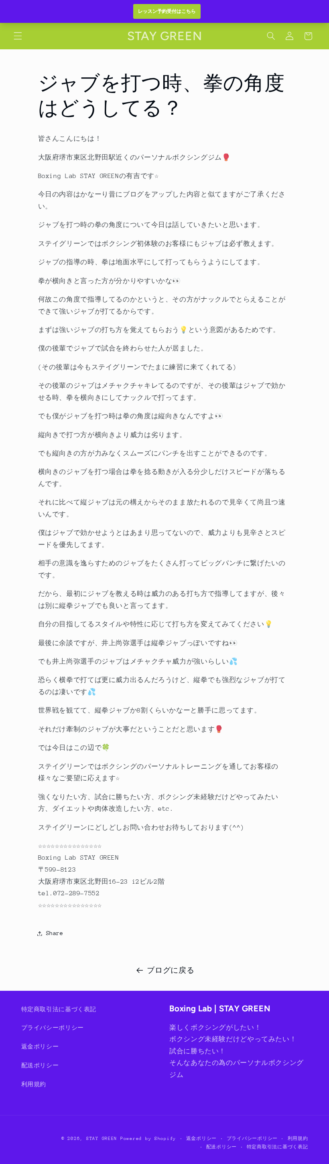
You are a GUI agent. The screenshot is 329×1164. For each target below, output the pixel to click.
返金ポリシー (40, 1046)
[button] (17, 36)
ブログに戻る (170, 970)
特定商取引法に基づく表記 (59, 1009)
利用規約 (34, 1084)
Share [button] (54, 933)
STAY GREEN (101, 1138)
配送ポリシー (40, 1065)
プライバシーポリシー (52, 1027)
